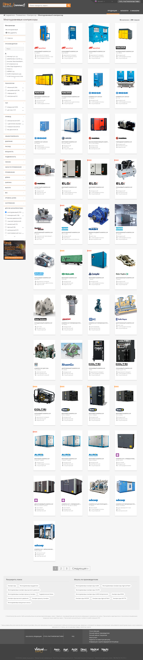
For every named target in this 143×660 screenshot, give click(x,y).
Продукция (112, 11)
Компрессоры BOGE (118, 594)
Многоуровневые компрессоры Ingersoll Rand (116, 586)
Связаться (44, 207)
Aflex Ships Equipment (14, 66)
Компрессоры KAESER (82, 598)
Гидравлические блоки (46, 594)
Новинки (10, 38)
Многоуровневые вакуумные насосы (19, 602)
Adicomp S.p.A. (12, 56)
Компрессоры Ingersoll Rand (101, 598)
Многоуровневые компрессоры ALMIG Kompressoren (92, 594)
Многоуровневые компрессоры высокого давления (23, 590)
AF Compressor (12, 64)
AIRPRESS (10, 71)
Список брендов (94, 631)
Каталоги (124, 11)
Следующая (80, 568)
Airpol (9, 69)
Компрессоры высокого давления (18, 598)
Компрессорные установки (40, 598)
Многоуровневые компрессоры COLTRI (88, 590)
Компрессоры (12, 586)
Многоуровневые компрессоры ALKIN (87, 586)
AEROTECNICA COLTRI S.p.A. (15, 59)
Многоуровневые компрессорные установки (21, 594)
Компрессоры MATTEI (119, 598)
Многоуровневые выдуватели (29, 586)
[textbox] (47, 5)
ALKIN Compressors (14, 74)
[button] (14, 44)
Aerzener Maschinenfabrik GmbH (15, 61)
